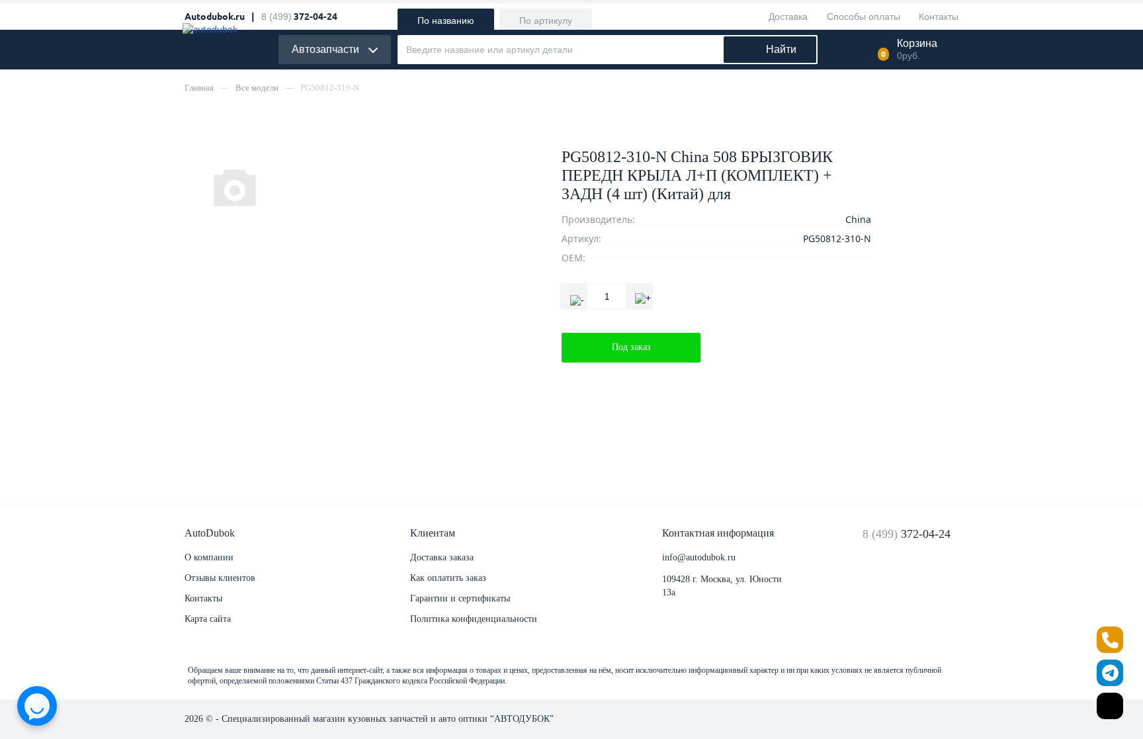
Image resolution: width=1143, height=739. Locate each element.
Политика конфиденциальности (473, 619)
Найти (781, 49)
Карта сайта (208, 619)
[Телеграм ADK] (1110, 673)
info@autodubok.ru (699, 557)
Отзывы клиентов (220, 578)
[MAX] (1110, 706)
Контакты (203, 598)
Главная (199, 88)
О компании (209, 557)
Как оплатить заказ (448, 578)
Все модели (256, 88)
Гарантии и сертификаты (460, 598)
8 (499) (907, 534)
